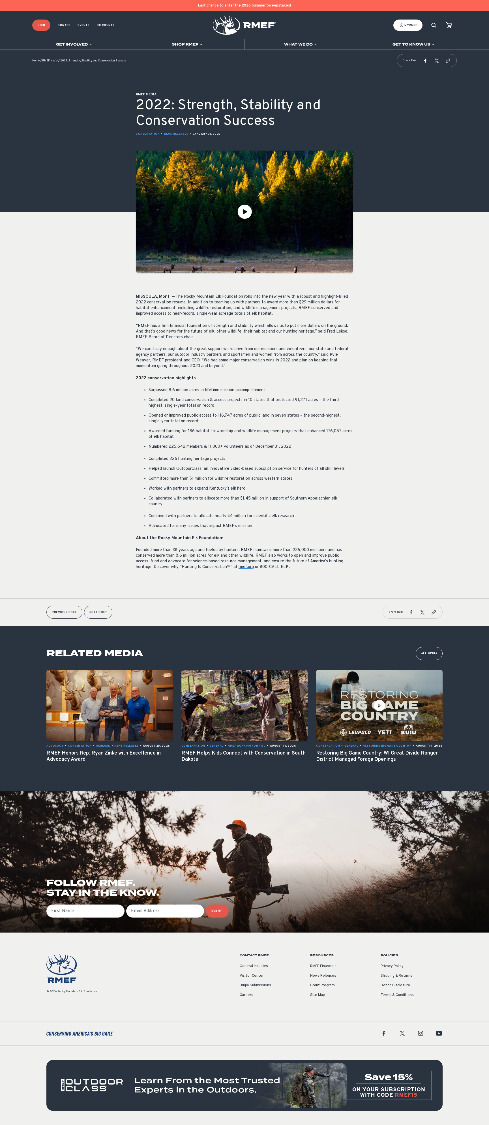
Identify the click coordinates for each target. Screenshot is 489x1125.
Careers (246, 995)
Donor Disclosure (395, 985)
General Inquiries (254, 966)
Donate (64, 25)
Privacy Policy (392, 966)
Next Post (98, 612)
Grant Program (322, 985)
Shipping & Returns (396, 976)
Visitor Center (252, 976)
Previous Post (64, 612)
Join (41, 25)
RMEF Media (50, 61)
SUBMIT (217, 911)
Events (83, 25)
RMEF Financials (323, 966)
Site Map (317, 995)
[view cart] (449, 25)
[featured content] (244, 1085)
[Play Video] (244, 212)
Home (36, 61)
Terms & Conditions (397, 995)
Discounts (106, 25)
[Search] (434, 25)
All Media (429, 653)
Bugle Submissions (255, 985)
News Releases (176, 134)
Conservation (148, 134)
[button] (425, 60)
